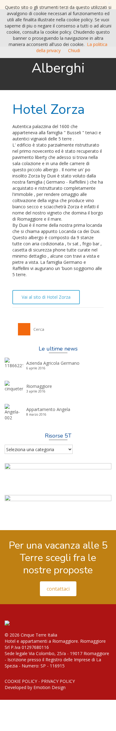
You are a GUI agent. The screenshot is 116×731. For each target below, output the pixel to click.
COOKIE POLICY (21, 681)
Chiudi (74, 50)
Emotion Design (49, 687)
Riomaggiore (39, 386)
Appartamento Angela (48, 409)
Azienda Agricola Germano (52, 363)
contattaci (58, 588)
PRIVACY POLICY (58, 681)
